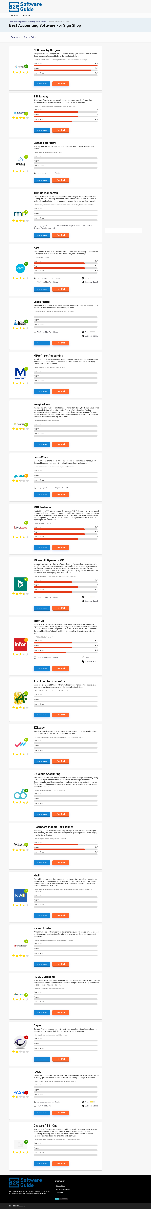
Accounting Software (20, 22)
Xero (36, 248)
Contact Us (59, 1192)
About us (26, 15)
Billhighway (41, 96)
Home (11, 22)
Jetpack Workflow (45, 142)
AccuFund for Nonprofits (49, 681)
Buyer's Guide (30, 37)
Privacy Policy (60, 1186)
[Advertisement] (123, 136)
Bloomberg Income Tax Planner (53, 827)
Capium (38, 1025)
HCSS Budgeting (44, 976)
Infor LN (39, 620)
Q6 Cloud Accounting (47, 774)
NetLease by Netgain (47, 50)
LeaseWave (41, 457)
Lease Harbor (42, 301)
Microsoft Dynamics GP (49, 560)
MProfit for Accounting (48, 355)
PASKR (38, 1071)
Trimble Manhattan (46, 193)
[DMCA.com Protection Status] (61, 1199)
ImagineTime (42, 404)
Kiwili (37, 875)
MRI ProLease (42, 507)
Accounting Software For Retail (37, 22)
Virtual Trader (42, 928)
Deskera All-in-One (45, 1125)
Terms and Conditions (63, 1189)
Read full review (42, 84)
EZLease (39, 727)
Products (15, 37)
